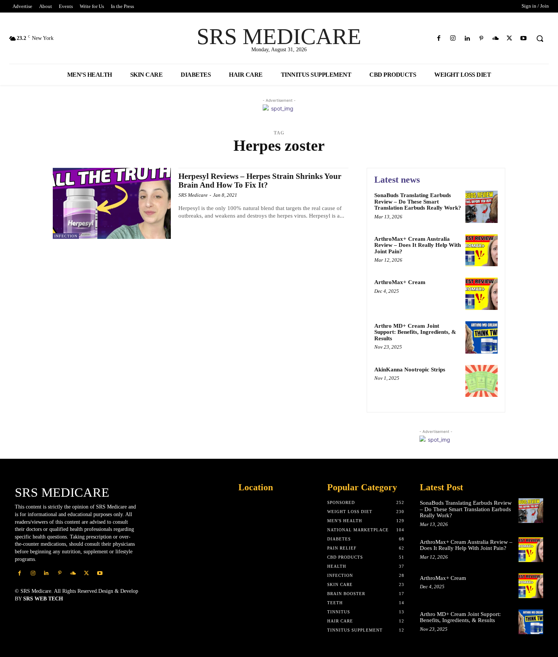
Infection (65, 236)
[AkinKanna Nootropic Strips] (481, 381)
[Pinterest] (481, 38)
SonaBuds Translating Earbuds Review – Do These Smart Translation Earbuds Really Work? (417, 201)
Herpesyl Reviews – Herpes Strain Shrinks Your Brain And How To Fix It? (259, 181)
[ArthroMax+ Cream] (481, 294)
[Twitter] (509, 38)
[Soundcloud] (495, 38)
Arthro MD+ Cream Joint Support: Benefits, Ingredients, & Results (415, 332)
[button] (540, 38)
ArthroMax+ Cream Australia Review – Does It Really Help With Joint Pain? (417, 245)
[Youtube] (524, 38)
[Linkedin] (467, 38)
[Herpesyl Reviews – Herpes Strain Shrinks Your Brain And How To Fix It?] (112, 203)
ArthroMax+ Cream (400, 282)
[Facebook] (439, 38)
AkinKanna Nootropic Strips (409, 369)
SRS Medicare (193, 195)
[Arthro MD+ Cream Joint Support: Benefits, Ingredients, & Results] (481, 337)
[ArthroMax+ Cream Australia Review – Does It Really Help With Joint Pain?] (481, 250)
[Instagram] (453, 38)
